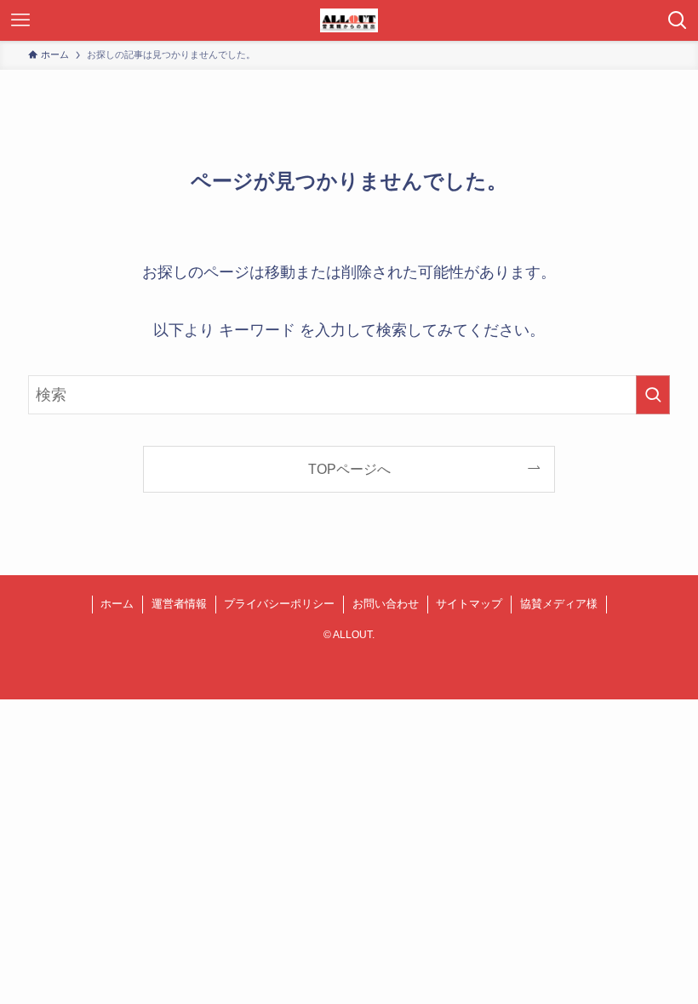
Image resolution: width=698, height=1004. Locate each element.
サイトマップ (469, 603)
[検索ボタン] (677, 20)
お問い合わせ (385, 603)
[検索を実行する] (653, 394)
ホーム (117, 603)
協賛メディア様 (559, 603)
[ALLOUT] (349, 20)
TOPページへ (349, 468)
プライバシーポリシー (279, 603)
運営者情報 (179, 603)
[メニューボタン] (20, 20)
